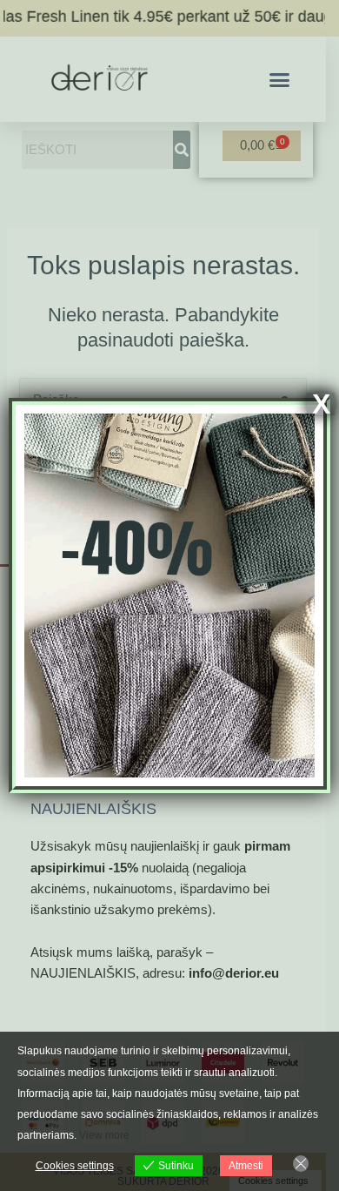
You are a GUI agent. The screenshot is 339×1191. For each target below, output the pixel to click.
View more (104, 1135)
